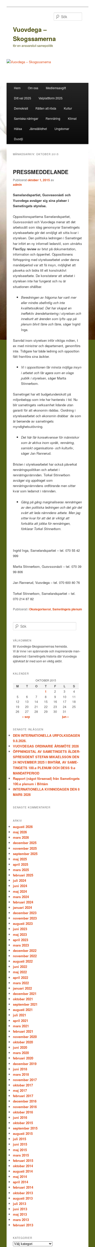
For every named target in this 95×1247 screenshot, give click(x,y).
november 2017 (25, 1079)
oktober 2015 (23, 1122)
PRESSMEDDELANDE (40, 172)
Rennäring (53, 118)
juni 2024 (20, 885)
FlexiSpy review (24, 248)
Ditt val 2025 (22, 98)
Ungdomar (61, 128)
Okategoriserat (40, 609)
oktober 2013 (23, 1192)
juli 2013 (19, 1203)
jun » (65, 716)
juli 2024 (19, 880)
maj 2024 (20, 891)
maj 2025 (20, 859)
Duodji (18, 139)
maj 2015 (20, 1149)
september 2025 (25, 853)
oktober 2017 (23, 1085)
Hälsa (18, 128)
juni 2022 (20, 966)
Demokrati (21, 108)
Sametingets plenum (67, 609)
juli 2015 (19, 1138)
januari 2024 (22, 907)
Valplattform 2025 (51, 98)
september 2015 (25, 1128)
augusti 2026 (23, 826)
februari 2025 (23, 875)
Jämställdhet (38, 128)
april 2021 (20, 1020)
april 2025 (20, 864)
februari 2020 (23, 1058)
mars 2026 (21, 837)
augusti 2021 (23, 1009)
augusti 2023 (23, 923)
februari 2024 (23, 902)
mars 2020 (21, 1052)
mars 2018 (21, 1074)
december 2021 (24, 993)
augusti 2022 (23, 961)
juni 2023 (20, 928)
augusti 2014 (23, 1171)
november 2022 (25, 955)
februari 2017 (23, 1095)
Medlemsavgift (56, 88)
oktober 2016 (23, 1112)
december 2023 (24, 912)
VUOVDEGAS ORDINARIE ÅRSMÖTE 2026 (46, 746)
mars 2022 (21, 982)
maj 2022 (20, 971)
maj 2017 (20, 1090)
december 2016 (24, 1101)
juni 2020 (20, 1047)
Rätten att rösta (45, 108)
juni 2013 (20, 1208)
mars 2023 (21, 945)
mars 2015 (21, 1155)
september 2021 (25, 1004)
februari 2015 (23, 1160)
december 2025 (24, 842)
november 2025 (25, 848)
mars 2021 (21, 1025)
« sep (26, 716)
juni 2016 (20, 1117)
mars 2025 (21, 869)
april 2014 (20, 1181)
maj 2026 (20, 832)
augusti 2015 (23, 1133)
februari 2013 (23, 1225)
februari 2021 (23, 1031)
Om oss (33, 88)
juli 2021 (19, 1015)
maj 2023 (20, 934)
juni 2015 (20, 1144)
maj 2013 (20, 1214)
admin (17, 184)
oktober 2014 (23, 1165)
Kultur (68, 108)
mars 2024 (21, 896)
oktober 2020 (23, 1042)
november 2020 (25, 1036)
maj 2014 (20, 1176)
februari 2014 (23, 1187)
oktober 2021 (23, 998)
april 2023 (20, 939)
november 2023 (25, 918)
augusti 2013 (23, 1198)
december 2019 (24, 1063)
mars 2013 (21, 1219)
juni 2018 (20, 1069)
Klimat (72, 118)
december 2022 (24, 950)
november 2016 (25, 1106)
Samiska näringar (26, 118)
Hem (17, 88)
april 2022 (20, 977)
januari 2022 (22, 988)
